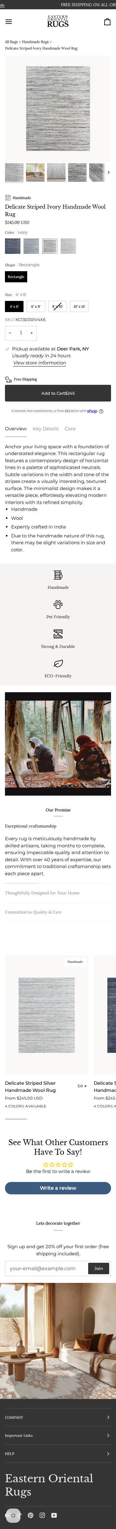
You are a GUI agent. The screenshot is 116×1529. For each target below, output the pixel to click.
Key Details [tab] (45, 429)
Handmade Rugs (35, 41)
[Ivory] (51, 247)
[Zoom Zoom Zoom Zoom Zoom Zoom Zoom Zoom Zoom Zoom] (58, 109)
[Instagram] (42, 1515)
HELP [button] (9, 1453)
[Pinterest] (30, 1515)
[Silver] (68, 247)
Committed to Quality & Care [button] (33, 912)
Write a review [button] (58, 1188)
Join (98, 1268)
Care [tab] (70, 429)
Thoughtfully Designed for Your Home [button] (42, 893)
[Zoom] (16, 150)
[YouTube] (54, 1515)
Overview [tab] (16, 429)
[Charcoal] (14, 247)
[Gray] (33, 247)
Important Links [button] (19, 1435)
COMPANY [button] (14, 1417)
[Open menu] (14, 21)
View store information (39, 363)
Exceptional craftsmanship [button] (30, 826)
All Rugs (11, 41)
